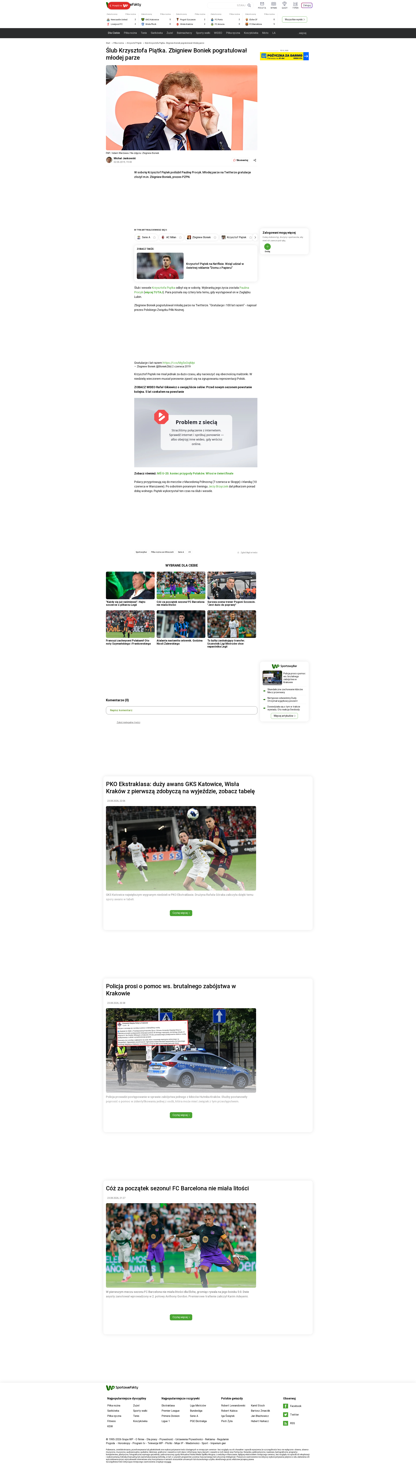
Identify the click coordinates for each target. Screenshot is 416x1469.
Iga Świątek (228, 1415)
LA (273, 32)
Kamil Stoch (258, 1405)
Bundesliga (196, 1410)
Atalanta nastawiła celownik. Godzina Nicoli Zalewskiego (179, 642)
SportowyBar (141, 552)
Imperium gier (218, 1443)
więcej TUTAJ (154, 292)
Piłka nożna (130, 32)
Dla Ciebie (114, 32)
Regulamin (223, 1439)
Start (108, 43)
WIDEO (218, 32)
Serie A (181, 552)
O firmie (140, 1439)
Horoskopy (124, 1443)
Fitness (111, 1421)
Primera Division (171, 1415)
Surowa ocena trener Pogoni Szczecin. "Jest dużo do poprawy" (231, 603)
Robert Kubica (229, 1410)
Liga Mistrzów (198, 1405)
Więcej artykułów (283, 715)
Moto (265, 32)
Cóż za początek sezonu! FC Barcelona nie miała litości (180, 603)
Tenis (144, 32)
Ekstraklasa (168, 1405)
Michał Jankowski (125, 158)
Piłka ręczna (233, 32)
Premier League (171, 1410)
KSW (110, 1426)
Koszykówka (251, 32)
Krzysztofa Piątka (163, 287)
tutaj (169, 1462)
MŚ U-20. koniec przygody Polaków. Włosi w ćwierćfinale (195, 473)
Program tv (138, 1443)
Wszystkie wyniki (294, 19)
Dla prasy (152, 1439)
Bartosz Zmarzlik (260, 1410)
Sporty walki (203, 32)
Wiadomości (192, 1443)
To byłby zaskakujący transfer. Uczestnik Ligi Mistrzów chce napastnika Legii (226, 643)
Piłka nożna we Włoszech (162, 552)
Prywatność (166, 1439)
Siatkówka (157, 32)
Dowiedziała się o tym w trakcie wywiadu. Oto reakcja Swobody (283, 708)
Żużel (170, 32)
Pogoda (110, 1443)
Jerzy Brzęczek (218, 486)
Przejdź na (117, 5)
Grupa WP (127, 1439)
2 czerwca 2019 (181, 366)
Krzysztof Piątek (134, 43)
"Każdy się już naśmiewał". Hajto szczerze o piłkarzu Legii (125, 603)
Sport (205, 1443)
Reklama (210, 1439)
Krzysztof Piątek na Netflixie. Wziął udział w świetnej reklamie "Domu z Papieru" (215, 265)
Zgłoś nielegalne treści (128, 722)
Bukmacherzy (184, 32)
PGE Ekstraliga (198, 1421)
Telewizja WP (155, 1443)
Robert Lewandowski (233, 1405)
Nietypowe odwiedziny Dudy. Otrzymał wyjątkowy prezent (282, 699)
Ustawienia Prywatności (189, 1439)
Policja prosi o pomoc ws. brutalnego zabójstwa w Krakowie (294, 678)
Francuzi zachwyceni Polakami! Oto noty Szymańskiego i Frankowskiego (128, 642)
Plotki (168, 1443)
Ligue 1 (166, 1421)
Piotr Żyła (227, 1421)
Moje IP (178, 1443)
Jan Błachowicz (260, 1415)
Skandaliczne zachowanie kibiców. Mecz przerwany (285, 691)
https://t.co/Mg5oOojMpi (179, 362)
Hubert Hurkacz (260, 1421)
